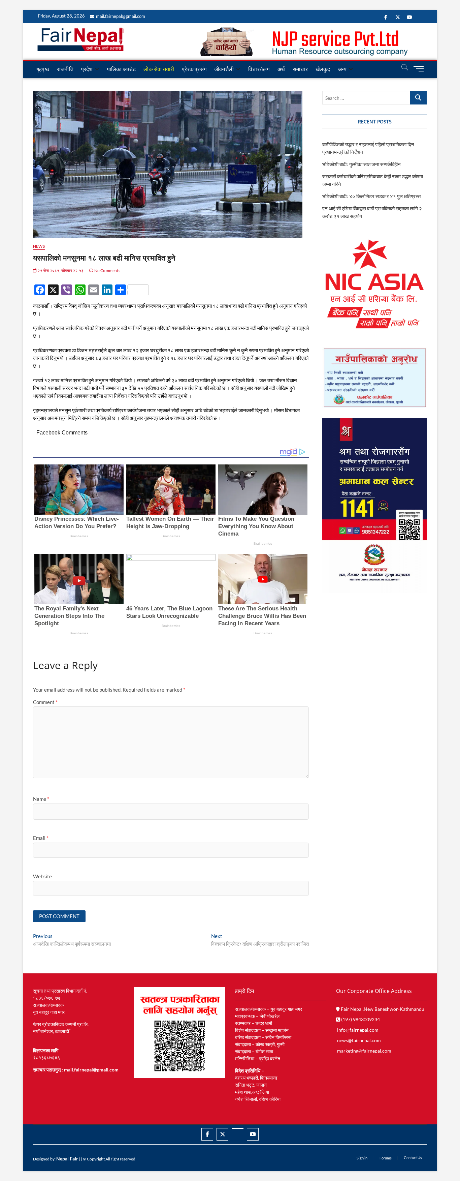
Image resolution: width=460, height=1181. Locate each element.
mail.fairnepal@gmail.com (120, 16)
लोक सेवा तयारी (158, 69)
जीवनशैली (224, 69)
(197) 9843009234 (360, 1019)
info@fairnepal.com (358, 1030)
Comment (45, 702)
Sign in (362, 1158)
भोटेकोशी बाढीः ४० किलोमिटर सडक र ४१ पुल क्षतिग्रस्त (371, 196)
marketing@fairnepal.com (364, 1051)
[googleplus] (237, 1128)
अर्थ (281, 69)
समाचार (300, 69)
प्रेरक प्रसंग (194, 69)
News (39, 246)
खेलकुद (323, 69)
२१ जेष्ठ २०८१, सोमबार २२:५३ (60, 270)
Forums (386, 1158)
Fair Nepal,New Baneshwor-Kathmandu (382, 1009)
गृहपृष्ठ (42, 69)
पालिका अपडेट (121, 69)
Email (40, 838)
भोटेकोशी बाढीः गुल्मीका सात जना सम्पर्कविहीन (361, 164)
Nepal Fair (67, 1158)
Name (41, 799)
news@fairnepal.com (359, 1040)
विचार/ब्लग (258, 69)
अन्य (342, 69)
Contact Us (413, 1157)
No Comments (106, 270)
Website (42, 876)
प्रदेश (87, 69)
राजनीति (65, 69)
